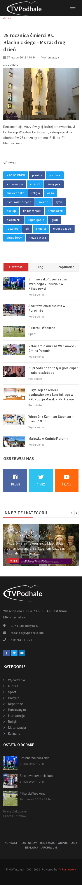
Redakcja (47, 843)
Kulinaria (14, 733)
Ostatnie (16, 267)
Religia (12, 721)
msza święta (37, 237)
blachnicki (14, 220)
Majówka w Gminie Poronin (48, 438)
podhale (54, 175)
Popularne (66, 267)
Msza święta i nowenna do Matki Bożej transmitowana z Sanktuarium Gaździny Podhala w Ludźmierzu (36, 548)
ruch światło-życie (19, 202)
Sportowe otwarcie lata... (37, 776)
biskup (11, 211)
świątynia (53, 184)
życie (59, 202)
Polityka (13, 698)
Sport (12, 692)
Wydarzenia (16, 680)
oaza (50, 193)
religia (35, 193)
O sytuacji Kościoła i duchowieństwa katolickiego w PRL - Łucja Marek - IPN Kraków (51, 394)
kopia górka (36, 220)
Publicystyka (17, 710)
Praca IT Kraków (14, 816)
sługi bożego (62, 228)
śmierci (41, 228)
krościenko (16, 175)
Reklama (31, 847)
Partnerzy (29, 843)
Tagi (41, 267)
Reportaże (15, 704)
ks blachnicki (32, 211)
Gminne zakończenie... (36, 758)
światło (43, 202)
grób (54, 220)
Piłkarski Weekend (41, 328)
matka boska (15, 193)
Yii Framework (67, 869)
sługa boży (14, 237)
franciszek (55, 211)
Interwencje (16, 716)
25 (27, 228)
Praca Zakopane (15, 811)
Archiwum (49, 847)
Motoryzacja (17, 727)
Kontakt (11, 843)
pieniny (37, 175)
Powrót (10, 163)
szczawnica (15, 184)
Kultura (13, 686)
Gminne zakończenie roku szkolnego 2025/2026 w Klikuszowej (47, 284)
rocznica (12, 228)
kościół (35, 184)
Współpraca (67, 843)
